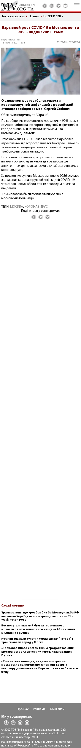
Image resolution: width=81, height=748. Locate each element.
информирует (24, 115)
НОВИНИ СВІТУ (53, 16)
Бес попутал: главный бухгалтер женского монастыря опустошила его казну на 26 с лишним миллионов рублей (38, 629)
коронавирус (36, 207)
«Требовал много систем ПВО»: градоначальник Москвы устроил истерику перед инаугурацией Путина (37, 652)
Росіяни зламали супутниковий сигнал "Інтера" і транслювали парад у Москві (37, 640)
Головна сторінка (13, 16)
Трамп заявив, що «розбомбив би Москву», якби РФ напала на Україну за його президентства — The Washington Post (40, 616)
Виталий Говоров (68, 42)
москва (16, 207)
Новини (34, 16)
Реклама (39, 709)
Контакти (57, 709)
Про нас (23, 709)
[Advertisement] (40, 414)
